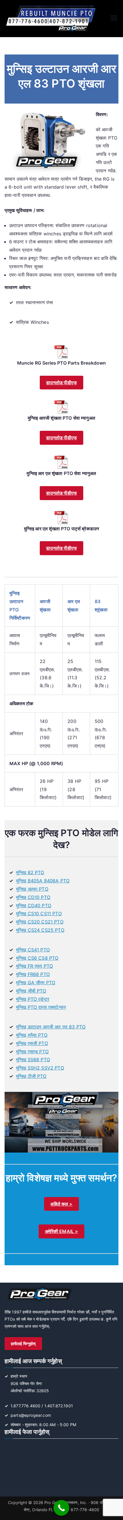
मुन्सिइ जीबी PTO (31, 991)
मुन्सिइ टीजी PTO (31, 1076)
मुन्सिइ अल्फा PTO (32, 889)
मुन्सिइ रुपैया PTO (31, 1035)
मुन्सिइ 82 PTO (30, 872)
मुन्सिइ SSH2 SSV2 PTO (40, 1068)
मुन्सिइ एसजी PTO (32, 1043)
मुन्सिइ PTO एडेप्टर (32, 999)
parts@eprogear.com (31, 1415)
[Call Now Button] (61, 1508)
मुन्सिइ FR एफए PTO (34, 966)
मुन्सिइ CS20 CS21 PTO (40, 922)
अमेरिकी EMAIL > (61, 1231)
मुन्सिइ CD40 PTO (33, 905)
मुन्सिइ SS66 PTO (33, 1059)
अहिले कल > (61, 1204)
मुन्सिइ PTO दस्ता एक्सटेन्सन (41, 1007)
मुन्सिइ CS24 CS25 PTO (40, 930)
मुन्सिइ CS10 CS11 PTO (39, 913)
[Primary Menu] (113, 18)
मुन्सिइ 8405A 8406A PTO (43, 881)
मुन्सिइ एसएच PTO (32, 1051)
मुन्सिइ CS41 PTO (33, 950)
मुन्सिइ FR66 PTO (33, 974)
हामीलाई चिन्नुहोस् (23, 1343)
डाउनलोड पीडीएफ (61, 382)
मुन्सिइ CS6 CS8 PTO (37, 958)
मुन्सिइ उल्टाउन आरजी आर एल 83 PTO (51, 1027)
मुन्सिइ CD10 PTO (33, 897)
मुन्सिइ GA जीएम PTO (35, 982)
